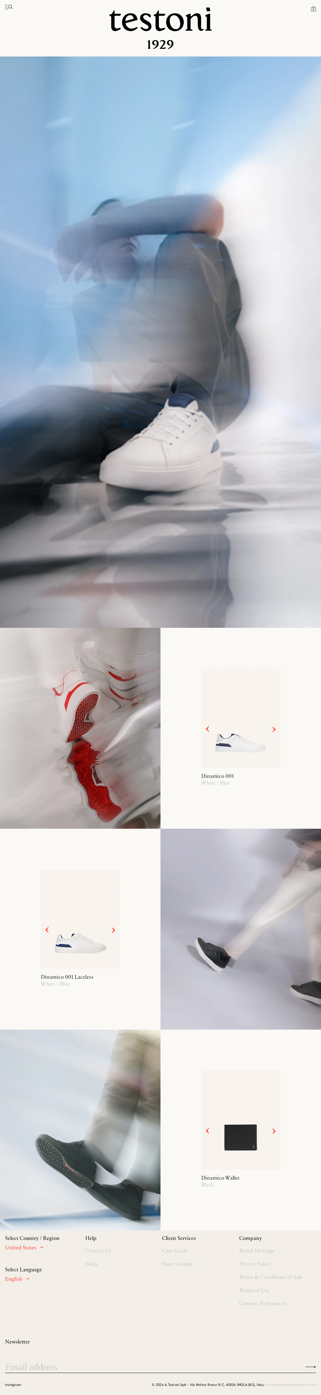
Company (250, 1238)
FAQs (91, 1263)
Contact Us (98, 1250)
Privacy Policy (255, 1263)
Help (91, 1238)
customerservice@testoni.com (292, 1384)
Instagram (13, 1384)
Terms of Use (254, 1290)
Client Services (179, 1238)
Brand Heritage (257, 1250)
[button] (313, 8)
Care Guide (175, 1250)
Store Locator (177, 1263)
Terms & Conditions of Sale (271, 1277)
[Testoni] (160, 28)
